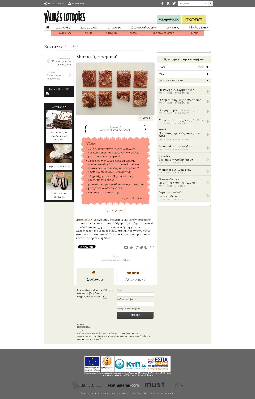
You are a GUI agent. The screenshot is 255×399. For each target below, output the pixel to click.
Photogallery (198, 27)
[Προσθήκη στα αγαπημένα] (152, 247)
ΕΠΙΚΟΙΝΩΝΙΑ (165, 393)
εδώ (105, 296)
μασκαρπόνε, (108, 259)
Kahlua (126, 259)
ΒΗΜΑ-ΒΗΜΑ (111, 33)
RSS (153, 393)
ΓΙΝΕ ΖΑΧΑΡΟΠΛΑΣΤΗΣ (163, 33)
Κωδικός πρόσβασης (126, 299)
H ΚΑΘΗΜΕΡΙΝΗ (100, 393)
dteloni (80, 324)
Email (119, 290)
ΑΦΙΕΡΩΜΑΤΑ (65, 33)
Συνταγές (63, 27)
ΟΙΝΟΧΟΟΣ (180, 163)
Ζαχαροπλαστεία (143, 27)
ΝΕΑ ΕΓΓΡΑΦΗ (78, 4)
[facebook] (162, 3)
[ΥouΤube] (168, 3)
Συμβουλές (88, 27)
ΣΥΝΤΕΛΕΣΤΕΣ (139, 393)
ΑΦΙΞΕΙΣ (194, 33)
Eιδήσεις (172, 27)
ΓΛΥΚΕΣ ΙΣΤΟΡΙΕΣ (182, 93)
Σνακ (68, 46)
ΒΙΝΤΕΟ (133, 33)
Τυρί (75, 46)
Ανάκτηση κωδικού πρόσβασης (128, 308)
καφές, (119, 259)
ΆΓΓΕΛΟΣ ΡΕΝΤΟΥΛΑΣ (120, 130)
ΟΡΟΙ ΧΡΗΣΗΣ (120, 393)
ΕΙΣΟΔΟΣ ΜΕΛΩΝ (56, 4)
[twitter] (173, 3)
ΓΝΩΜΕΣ (88, 33)
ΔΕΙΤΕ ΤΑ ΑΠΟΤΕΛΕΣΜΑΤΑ (171, 81)
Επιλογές (114, 27)
